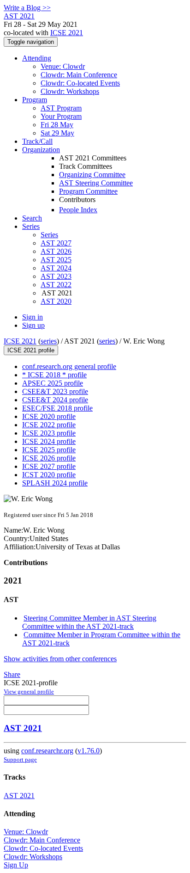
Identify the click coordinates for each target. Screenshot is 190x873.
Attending (36, 58)
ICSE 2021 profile (30, 350)
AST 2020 (56, 301)
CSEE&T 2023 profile (55, 391)
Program (34, 100)
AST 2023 (56, 276)
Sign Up (16, 865)
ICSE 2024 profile (49, 441)
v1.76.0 (88, 751)
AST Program (61, 108)
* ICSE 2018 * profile (54, 375)
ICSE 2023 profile (49, 433)
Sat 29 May (57, 133)
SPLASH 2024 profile (55, 483)
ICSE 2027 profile (49, 466)
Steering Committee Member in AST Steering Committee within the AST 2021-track (89, 622)
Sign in (32, 317)
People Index (78, 210)
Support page (20, 759)
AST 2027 (56, 243)
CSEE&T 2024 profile (55, 400)
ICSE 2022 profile (49, 425)
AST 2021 (23, 728)
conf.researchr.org (47, 751)
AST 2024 (56, 268)
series (49, 341)
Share (12, 674)
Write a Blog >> (27, 8)
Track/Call (37, 141)
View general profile (29, 691)
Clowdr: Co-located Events (80, 83)
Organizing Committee (92, 174)
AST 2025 (56, 260)
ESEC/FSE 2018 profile (57, 408)
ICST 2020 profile (49, 475)
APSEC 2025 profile (52, 383)
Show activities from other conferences (60, 659)
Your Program (61, 116)
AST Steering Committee (96, 183)
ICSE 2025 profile (49, 450)
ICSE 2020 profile (49, 416)
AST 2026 (56, 251)
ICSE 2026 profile (49, 458)
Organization (41, 150)
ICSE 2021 (66, 33)
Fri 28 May (57, 125)
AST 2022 (56, 285)
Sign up (33, 325)
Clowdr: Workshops (70, 91)
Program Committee (88, 191)
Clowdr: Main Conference (79, 75)
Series (49, 235)
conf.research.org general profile (69, 366)
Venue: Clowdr (63, 66)
